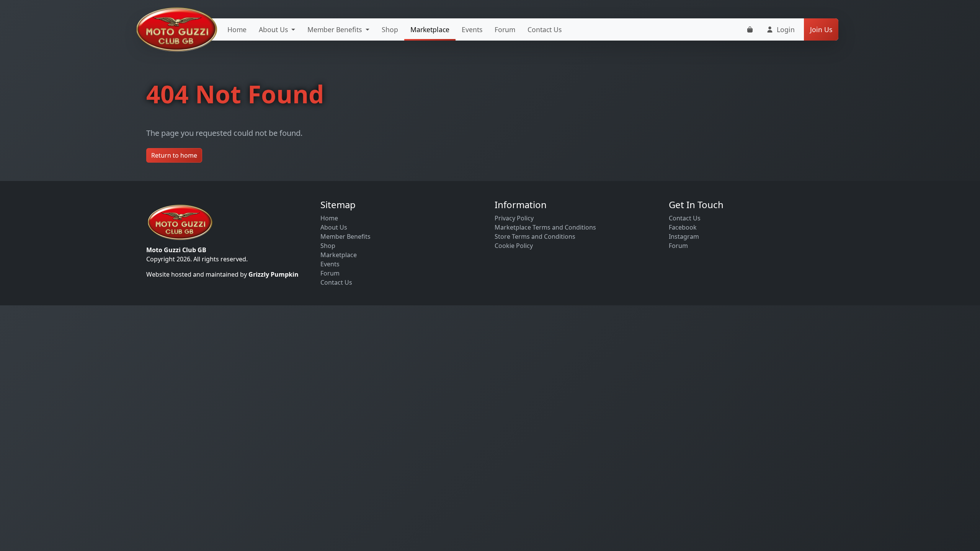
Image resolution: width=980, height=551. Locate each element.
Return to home (174, 155)
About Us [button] (274, 29)
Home (237, 29)
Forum (505, 29)
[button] (780, 29)
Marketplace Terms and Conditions (545, 227)
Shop (390, 29)
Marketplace (429, 29)
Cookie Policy (514, 245)
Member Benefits (345, 236)
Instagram (684, 236)
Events (472, 29)
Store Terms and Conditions (535, 236)
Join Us (821, 29)
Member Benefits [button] (335, 29)
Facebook (683, 227)
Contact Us (545, 29)
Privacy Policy (514, 218)
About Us (333, 227)
